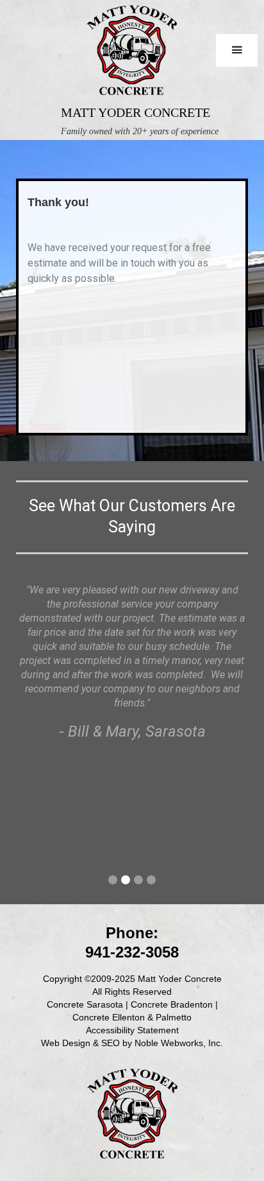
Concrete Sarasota (85, 1004)
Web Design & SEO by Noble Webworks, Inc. (132, 1043)
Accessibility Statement (132, 1030)
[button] (237, 50)
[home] (131, 52)
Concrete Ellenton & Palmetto (132, 1017)
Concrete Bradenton (172, 1004)
